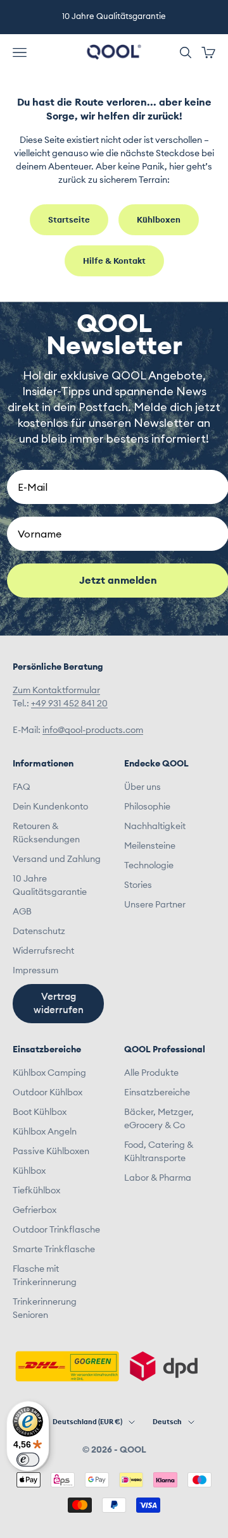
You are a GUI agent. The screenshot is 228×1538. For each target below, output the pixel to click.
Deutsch (167, 1421)
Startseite (69, 220)
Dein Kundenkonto (50, 807)
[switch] (27, 1460)
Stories (138, 885)
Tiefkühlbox (36, 1190)
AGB (22, 911)
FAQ (21, 787)
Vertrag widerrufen (59, 1003)
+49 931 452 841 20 (69, 703)
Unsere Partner (155, 905)
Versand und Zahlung (57, 859)
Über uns (142, 787)
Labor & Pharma (157, 1178)
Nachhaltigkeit (155, 826)
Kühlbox (29, 1171)
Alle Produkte (151, 1073)
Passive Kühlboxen (51, 1151)
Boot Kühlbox (39, 1112)
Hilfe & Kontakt (114, 261)
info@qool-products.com (92, 730)
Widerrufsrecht (43, 951)
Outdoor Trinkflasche (56, 1230)
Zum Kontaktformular (56, 690)
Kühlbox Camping (49, 1073)
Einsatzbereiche (157, 1092)
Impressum (35, 970)
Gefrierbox (34, 1210)
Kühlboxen (158, 220)
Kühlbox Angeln (45, 1132)
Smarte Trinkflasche (54, 1249)
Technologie (149, 865)
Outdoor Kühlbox (47, 1092)
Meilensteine (149, 846)
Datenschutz (39, 931)
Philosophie (147, 807)
